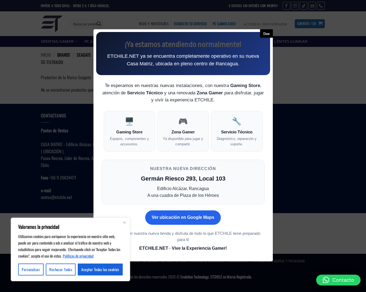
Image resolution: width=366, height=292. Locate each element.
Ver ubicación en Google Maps (183, 217)
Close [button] (266, 33)
